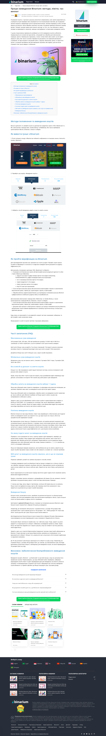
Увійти (33, 727)
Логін (62, 724)
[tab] (38, 575)
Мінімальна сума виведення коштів (25, 97)
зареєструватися (91, 1)
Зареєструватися (41, 727)
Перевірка (27, 727)
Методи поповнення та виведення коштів (25, 86)
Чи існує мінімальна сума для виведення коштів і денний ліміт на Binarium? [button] (34, 592)
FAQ (85, 727)
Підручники (29, 1)
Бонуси (37, 1)
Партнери (61, 727)
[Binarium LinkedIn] (88, 734)
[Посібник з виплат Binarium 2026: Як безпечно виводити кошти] (37, 614)
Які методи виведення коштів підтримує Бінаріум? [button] (26, 575)
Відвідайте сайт (82, 26)
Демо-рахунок (14, 729)
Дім (12, 5)
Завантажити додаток (17, 727)
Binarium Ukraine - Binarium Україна (20, 734)
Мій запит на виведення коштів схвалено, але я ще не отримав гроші (34, 108)
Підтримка (75, 724)
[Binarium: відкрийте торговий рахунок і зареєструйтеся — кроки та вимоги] (19, 614)
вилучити (56, 724)
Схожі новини (17, 604)
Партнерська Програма (35, 724)
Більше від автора (31, 604)
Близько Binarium (22, 724)
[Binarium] (81, 22)
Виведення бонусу (21, 110)
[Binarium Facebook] (81, 734)
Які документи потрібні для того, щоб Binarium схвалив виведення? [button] (31, 588)
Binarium (13, 724)
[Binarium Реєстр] (19, 634)
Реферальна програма (26, 729)
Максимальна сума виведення (24, 95)
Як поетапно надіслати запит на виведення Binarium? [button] (27, 579)
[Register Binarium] (82, 48)
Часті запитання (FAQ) (20, 93)
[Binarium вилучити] (55, 634)
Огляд (81, 724)
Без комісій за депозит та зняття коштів (26, 99)
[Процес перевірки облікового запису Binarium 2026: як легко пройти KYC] (37, 634)
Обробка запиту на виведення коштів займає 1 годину (30, 101)
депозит (68, 724)
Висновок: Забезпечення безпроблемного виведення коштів (30, 113)
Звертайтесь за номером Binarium (39, 734)
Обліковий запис (52, 727)
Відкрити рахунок (82, 30)
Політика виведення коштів (23, 104)
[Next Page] (15, 650)
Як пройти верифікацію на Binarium (23, 90)
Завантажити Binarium (40, 729)
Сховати (35, 84)
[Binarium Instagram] (91, 734)
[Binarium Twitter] (83, 734)
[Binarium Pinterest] (93, 734)
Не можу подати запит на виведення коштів (27, 106)
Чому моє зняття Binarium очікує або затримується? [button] (27, 583)
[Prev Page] (12, 650)
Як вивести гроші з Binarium (21, 88)
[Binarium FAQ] (55, 614)
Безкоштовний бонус (82, 35)
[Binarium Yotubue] (86, 734)
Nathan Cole (19, 15)
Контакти (68, 727)
